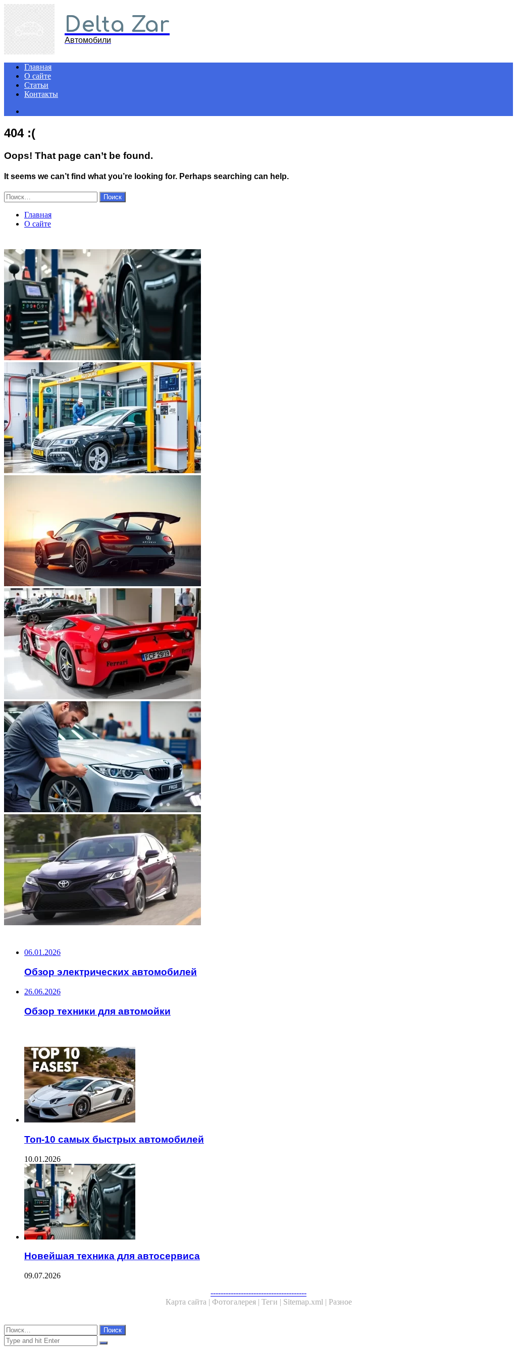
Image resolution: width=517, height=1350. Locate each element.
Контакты (41, 94)
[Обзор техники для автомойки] (258, 418)
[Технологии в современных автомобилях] (258, 531)
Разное (340, 1302)
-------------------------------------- (258, 1292)
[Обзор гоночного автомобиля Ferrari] (258, 644)
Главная (37, 67)
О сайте (37, 76)
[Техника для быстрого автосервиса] (258, 757)
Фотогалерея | (237, 1302)
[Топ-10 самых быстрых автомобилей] (268, 1085)
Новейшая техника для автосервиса (112, 1256)
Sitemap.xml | (306, 1302)
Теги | (272, 1302)
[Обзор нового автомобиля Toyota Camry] (258, 870)
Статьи (36, 85)
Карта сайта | (189, 1302)
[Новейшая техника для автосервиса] (258, 305)
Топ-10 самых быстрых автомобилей (114, 1139)
